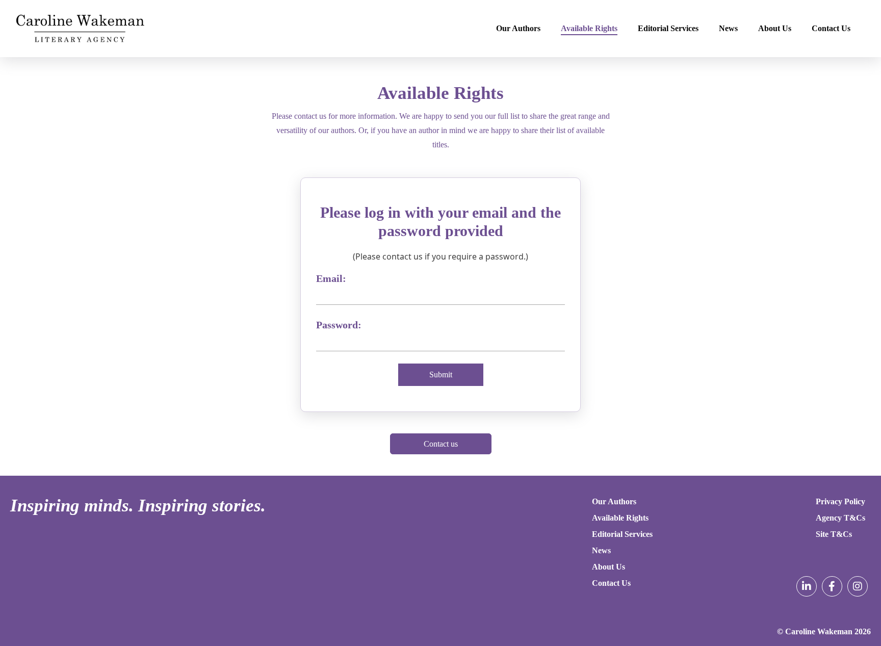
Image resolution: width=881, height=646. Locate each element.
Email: (331, 278)
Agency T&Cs (840, 517)
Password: (338, 324)
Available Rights (589, 28)
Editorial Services (668, 28)
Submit (440, 374)
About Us (774, 28)
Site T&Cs (834, 534)
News (728, 28)
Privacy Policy (840, 501)
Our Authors (518, 28)
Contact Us (831, 28)
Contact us (441, 444)
